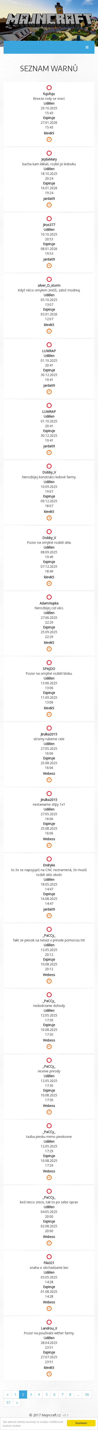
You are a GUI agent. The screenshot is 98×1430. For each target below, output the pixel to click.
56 (87, 1394)
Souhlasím (81, 1423)
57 (8, 1402)
